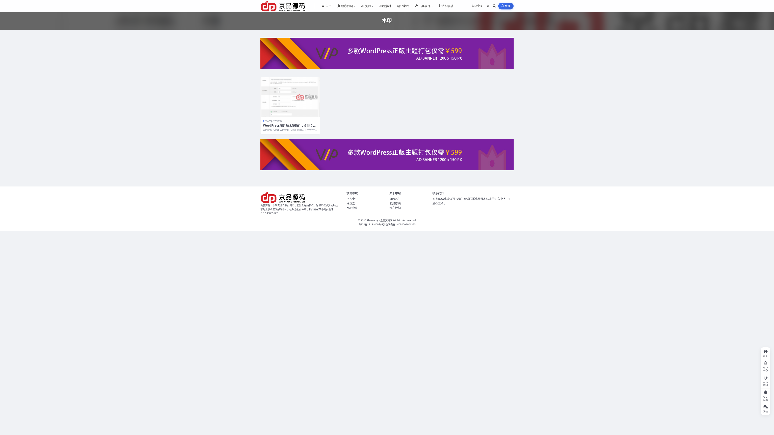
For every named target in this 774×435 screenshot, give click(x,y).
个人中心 (352, 199)
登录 (508, 5)
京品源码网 (386, 220)
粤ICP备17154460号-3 (371, 224)
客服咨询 (395, 203)
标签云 (350, 203)
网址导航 (352, 208)
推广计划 (395, 208)
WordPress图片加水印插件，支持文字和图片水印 (289, 127)
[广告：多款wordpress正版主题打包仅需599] (387, 55)
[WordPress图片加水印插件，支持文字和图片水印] (290, 97)
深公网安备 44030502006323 (399, 224)
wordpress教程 (273, 121)
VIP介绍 (394, 199)
